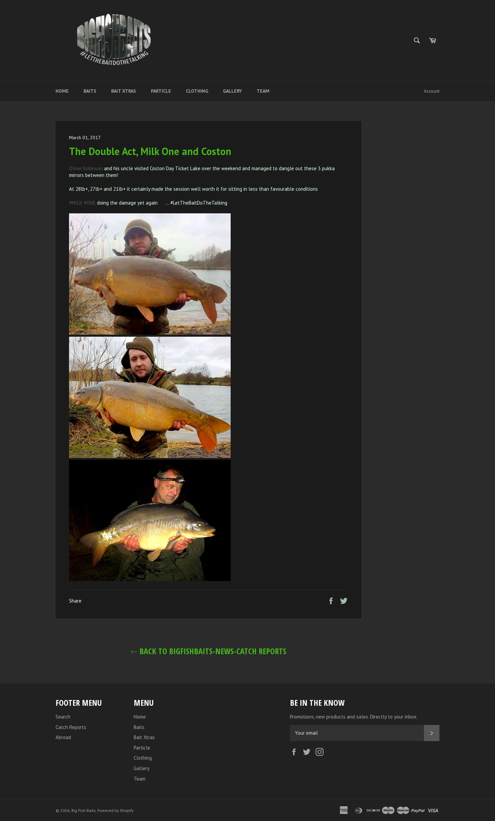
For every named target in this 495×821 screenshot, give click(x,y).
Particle (161, 91)
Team (263, 91)
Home (62, 91)
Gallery (232, 91)
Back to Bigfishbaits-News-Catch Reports (211, 651)
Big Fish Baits (83, 810)
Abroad (63, 737)
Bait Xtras (123, 91)
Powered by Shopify (115, 810)
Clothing (197, 91)
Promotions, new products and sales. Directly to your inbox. (354, 716)
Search (63, 716)
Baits (90, 91)
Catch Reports (71, 727)
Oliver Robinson (86, 168)
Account (431, 91)
